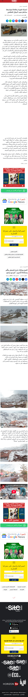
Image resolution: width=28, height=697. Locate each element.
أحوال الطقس (13, 252)
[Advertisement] (14, 121)
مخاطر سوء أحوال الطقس (13, 257)
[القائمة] (25, 1)
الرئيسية (24, 6)
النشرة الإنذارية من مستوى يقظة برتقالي (13, 254)
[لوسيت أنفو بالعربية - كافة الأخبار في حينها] (14, 1)
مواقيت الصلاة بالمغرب (8, 694)
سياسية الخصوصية (16, 694)
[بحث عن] (2, 1)
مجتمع (21, 6)
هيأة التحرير (22, 694)
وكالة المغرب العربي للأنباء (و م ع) (19, 15)
